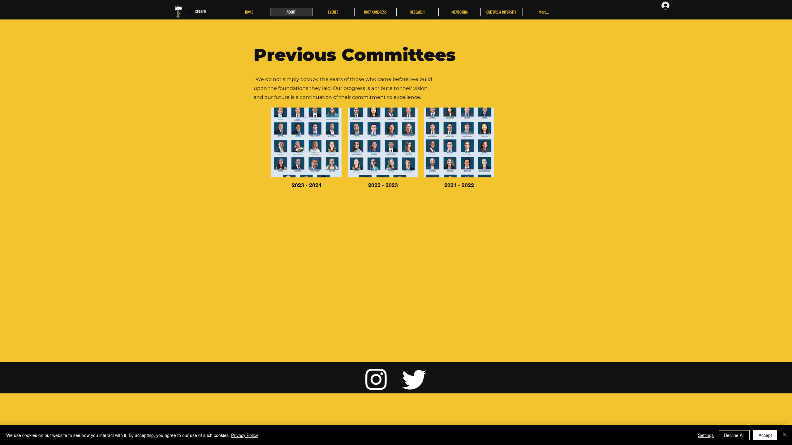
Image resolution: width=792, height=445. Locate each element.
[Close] (784, 435)
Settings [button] (706, 435)
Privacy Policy (244, 435)
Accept (765, 435)
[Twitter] (414, 379)
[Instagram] (376, 379)
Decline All (734, 435)
